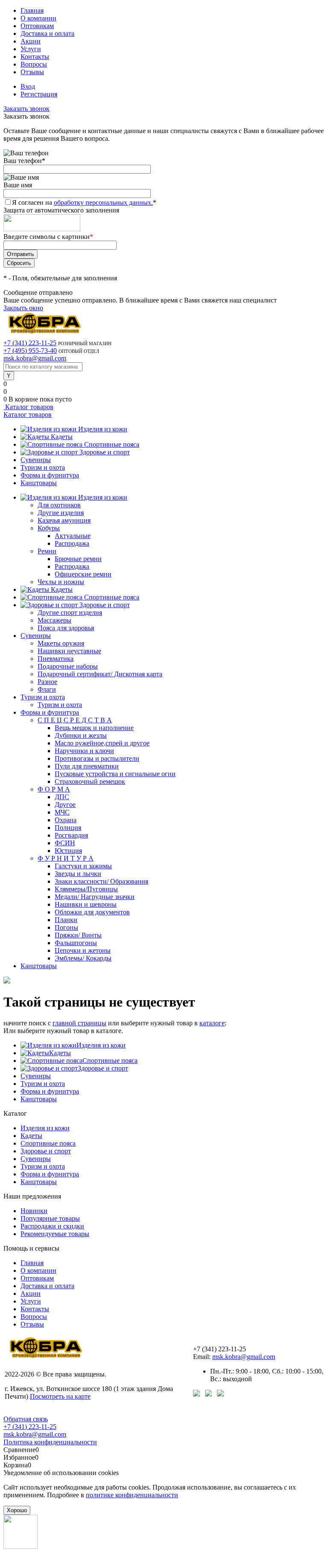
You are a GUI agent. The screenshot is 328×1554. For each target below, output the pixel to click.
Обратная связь (25, 1419)
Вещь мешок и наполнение (94, 727)
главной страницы (79, 1023)
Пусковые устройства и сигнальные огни (115, 773)
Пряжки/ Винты (78, 935)
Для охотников (59, 505)
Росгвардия (71, 835)
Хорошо (17, 1510)
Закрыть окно (23, 307)
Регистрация (38, 94)
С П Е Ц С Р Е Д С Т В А (75, 720)
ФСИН (65, 843)
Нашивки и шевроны (86, 904)
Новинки (33, 1210)
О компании (38, 18)
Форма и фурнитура (49, 475)
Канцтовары (38, 482)
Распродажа (72, 543)
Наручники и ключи (84, 750)
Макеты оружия (61, 643)
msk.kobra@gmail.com (34, 358)
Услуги (30, 48)
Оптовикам (37, 25)
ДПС (62, 796)
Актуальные (73, 535)
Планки (66, 919)
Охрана (65, 820)
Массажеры (54, 620)
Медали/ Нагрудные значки (95, 896)
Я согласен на (84, 202)
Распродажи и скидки (52, 1226)
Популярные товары (50, 1218)
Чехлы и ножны (61, 581)
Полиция (68, 827)
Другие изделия (61, 512)
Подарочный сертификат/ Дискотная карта (100, 674)
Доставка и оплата (47, 33)
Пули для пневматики (87, 766)
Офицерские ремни (83, 574)
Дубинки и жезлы (81, 735)
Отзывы (32, 72)
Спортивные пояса (111, 444)
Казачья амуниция (64, 520)
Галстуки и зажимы (83, 866)
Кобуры (49, 528)
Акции (30, 41)
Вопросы (33, 64)
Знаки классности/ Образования (101, 881)
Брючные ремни (78, 558)
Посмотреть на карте (60, 1396)
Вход (27, 86)
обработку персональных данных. (103, 202)
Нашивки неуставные (69, 651)
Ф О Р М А (54, 789)
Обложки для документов (92, 912)
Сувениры (35, 459)
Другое (65, 804)
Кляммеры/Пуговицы (86, 889)
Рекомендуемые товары (54, 1233)
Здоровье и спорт (104, 452)
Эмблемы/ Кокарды (83, 958)
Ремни (47, 551)
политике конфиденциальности (132, 1495)
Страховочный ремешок (90, 781)
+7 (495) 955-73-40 (30, 350)
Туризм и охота (42, 467)
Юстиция (68, 850)
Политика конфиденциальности (50, 1442)
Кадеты (62, 436)
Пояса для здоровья (66, 627)
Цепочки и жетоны (83, 950)
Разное (47, 681)
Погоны (66, 927)
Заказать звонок (26, 108)
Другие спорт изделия (70, 612)
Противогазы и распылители (97, 758)
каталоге (212, 1023)
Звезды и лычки (78, 873)
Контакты (34, 56)
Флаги (47, 689)
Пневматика (55, 658)
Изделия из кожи (102, 429)
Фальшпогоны (76, 942)
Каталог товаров (28, 406)
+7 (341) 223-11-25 (29, 342)
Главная (32, 10)
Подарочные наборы (68, 666)
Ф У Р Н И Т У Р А (66, 858)
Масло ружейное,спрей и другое (102, 743)
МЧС (62, 812)
